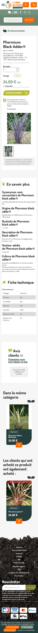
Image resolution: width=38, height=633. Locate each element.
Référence (6, 50)
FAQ (19, 560)
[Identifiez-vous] (26, 4)
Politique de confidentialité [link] (26, 630)
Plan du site (19, 576)
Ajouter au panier (14, 93)
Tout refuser (27, 627)
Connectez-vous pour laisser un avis (17, 360)
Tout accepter (13, 627)
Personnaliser (10, 630)
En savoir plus (11, 109)
